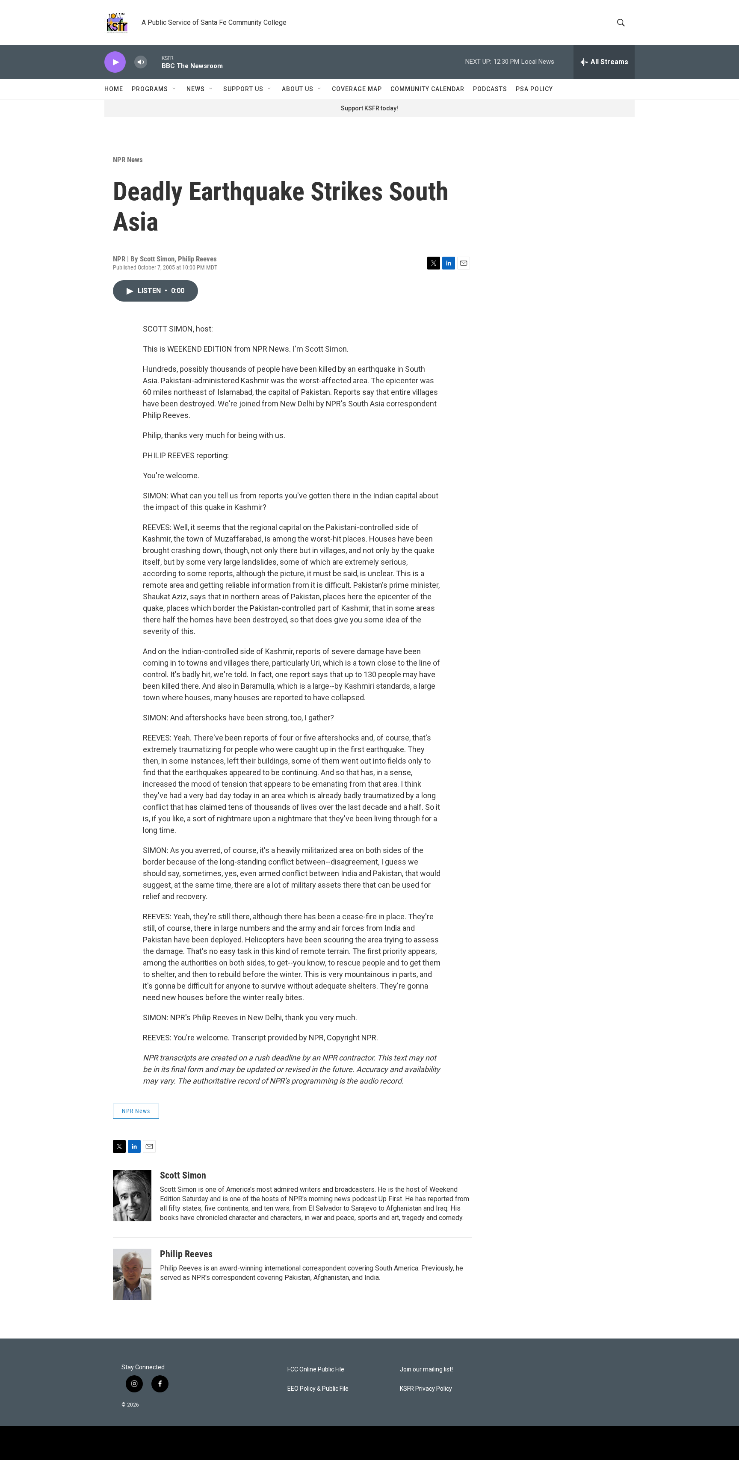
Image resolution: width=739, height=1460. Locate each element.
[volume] (140, 62)
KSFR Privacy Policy (426, 1389)
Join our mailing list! (426, 1369)
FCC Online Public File (315, 1369)
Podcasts (490, 89)
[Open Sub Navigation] (174, 89)
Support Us (243, 89)
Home (113, 89)
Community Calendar (427, 89)
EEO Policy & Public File (318, 1389)
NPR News (128, 159)
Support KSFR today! (369, 108)
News (195, 89)
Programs (150, 89)
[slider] (154, 61)
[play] (115, 62)
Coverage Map (357, 89)
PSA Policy (534, 89)
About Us (297, 89)
